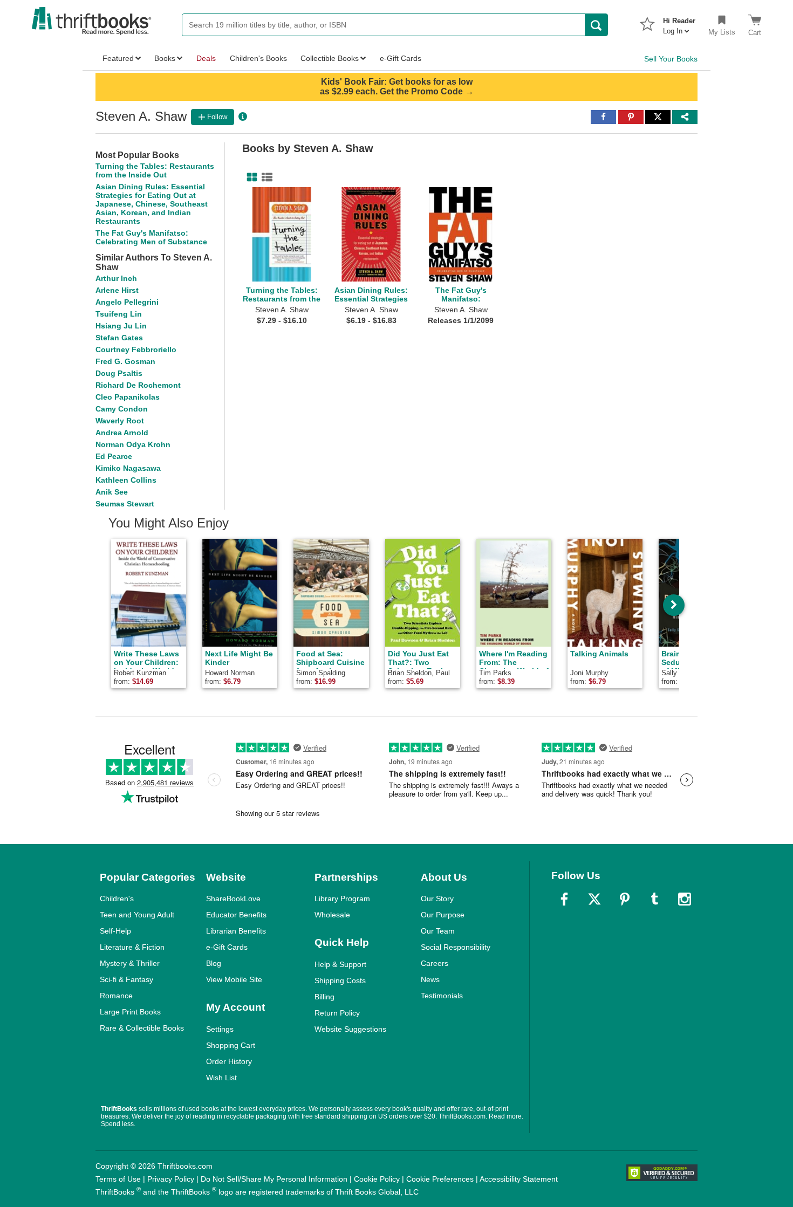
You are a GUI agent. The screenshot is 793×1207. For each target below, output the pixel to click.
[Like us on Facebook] (564, 899)
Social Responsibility (455, 947)
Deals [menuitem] (206, 58)
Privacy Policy (170, 1179)
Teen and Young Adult (137, 914)
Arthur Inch (116, 278)
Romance (116, 995)
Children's (117, 898)
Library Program (342, 898)
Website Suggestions (350, 1029)
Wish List (221, 1077)
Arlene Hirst (117, 290)
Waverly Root (119, 420)
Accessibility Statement (519, 1179)
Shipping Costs (340, 980)
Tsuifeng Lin (118, 314)
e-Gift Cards (227, 947)
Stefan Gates (119, 337)
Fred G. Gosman (125, 361)
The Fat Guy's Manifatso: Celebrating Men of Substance (151, 237)
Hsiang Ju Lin (121, 325)
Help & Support (340, 964)
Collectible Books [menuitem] (329, 58)
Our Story (437, 898)
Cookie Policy (377, 1179)
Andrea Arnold (121, 432)
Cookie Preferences (440, 1179)
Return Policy (337, 1013)
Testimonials (442, 995)
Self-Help (115, 931)
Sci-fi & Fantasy (126, 979)
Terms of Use (118, 1179)
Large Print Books (130, 1011)
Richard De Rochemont (138, 385)
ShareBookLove (233, 898)
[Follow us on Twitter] (594, 899)
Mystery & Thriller (130, 963)
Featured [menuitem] (118, 58)
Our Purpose (442, 914)
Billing (324, 996)
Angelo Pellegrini (127, 302)
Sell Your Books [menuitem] (671, 58)
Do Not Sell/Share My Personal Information (274, 1179)
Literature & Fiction (132, 947)
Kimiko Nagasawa (128, 468)
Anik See (111, 492)
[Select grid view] (249, 177)
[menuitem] (679, 22)
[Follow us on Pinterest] (625, 899)
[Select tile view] (264, 177)
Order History (229, 1061)
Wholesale (332, 914)
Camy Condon (121, 408)
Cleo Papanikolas (127, 397)
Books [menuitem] (164, 58)
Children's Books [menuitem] (258, 58)
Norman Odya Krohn (132, 444)
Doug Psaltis (118, 373)
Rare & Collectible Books (142, 1028)
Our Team (438, 931)
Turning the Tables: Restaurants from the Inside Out (154, 170)
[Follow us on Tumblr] (654, 899)
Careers (434, 963)
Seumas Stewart (124, 503)
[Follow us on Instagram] (685, 899)
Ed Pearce (113, 456)
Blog (213, 963)
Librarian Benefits (236, 931)
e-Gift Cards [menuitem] (400, 58)
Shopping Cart (230, 1045)
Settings (220, 1029)
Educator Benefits (236, 914)
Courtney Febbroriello (135, 349)
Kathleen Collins (125, 480)
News (430, 979)
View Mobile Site (234, 979)
